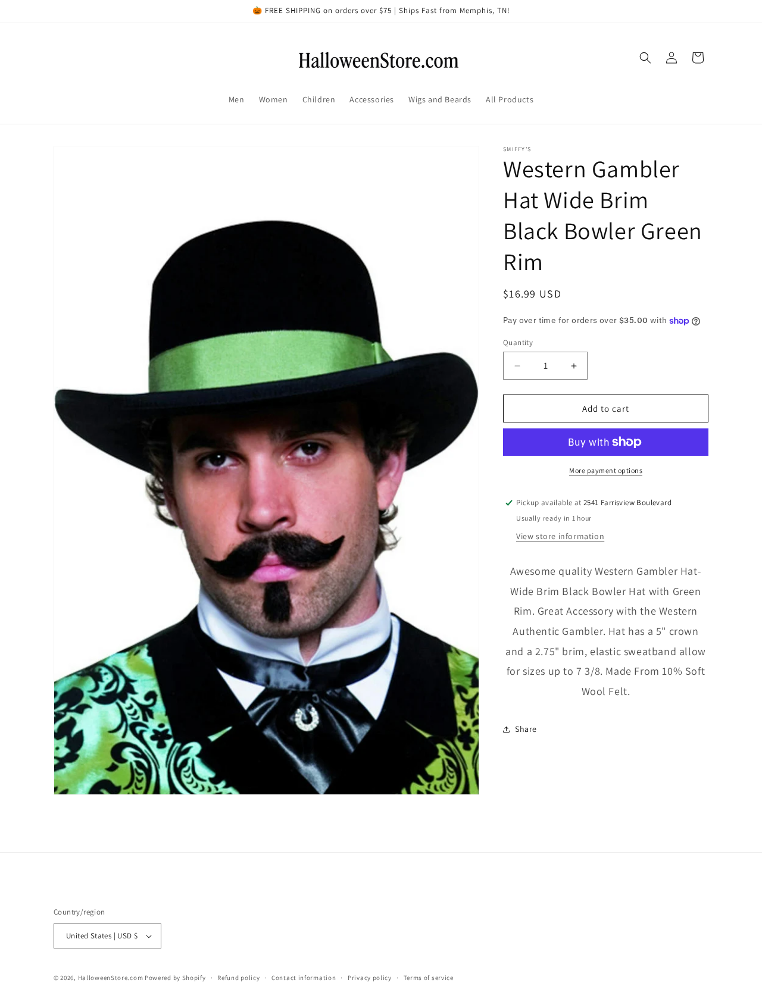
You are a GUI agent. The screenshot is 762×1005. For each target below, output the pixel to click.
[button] (645, 58)
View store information (560, 536)
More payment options (605, 470)
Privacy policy (370, 977)
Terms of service (429, 977)
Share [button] (526, 729)
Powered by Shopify (175, 977)
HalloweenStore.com (110, 977)
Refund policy (238, 977)
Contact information (303, 977)
